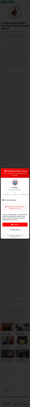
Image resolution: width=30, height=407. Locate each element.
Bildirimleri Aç (16, 229)
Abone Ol (16, 224)
